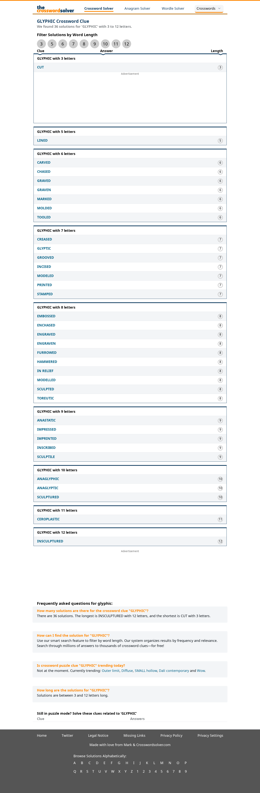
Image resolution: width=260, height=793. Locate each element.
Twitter (67, 735)
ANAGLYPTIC (47, 488)
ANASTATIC (46, 420)
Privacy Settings (210, 735)
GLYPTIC (44, 248)
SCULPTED (45, 389)
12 (126, 44)
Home (42, 735)
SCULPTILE (46, 456)
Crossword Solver (98, 8)
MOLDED (44, 208)
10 (105, 44)
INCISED (44, 266)
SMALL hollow (146, 670)
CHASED (43, 171)
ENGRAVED (46, 334)
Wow (201, 670)
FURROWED (47, 352)
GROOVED (45, 257)
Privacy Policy (171, 735)
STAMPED (45, 294)
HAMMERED (47, 361)
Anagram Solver (137, 8)
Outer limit (111, 670)
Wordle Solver (173, 8)
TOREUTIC (45, 398)
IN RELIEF (45, 370)
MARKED (44, 199)
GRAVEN (44, 189)
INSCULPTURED (50, 541)
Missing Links (134, 735)
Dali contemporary (174, 670)
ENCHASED (46, 325)
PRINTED (44, 285)
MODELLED (46, 380)
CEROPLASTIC (48, 519)
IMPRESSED (46, 429)
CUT (40, 67)
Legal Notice (98, 735)
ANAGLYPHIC (48, 478)
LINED (42, 140)
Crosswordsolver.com (153, 744)
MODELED (45, 275)
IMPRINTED (47, 438)
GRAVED (44, 180)
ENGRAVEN (46, 343)
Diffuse (127, 670)
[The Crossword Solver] (55, 8)
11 (115, 44)
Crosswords (206, 8)
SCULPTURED (48, 497)
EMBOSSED (46, 316)
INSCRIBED (46, 447)
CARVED (43, 162)
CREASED (44, 239)
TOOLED (44, 217)
